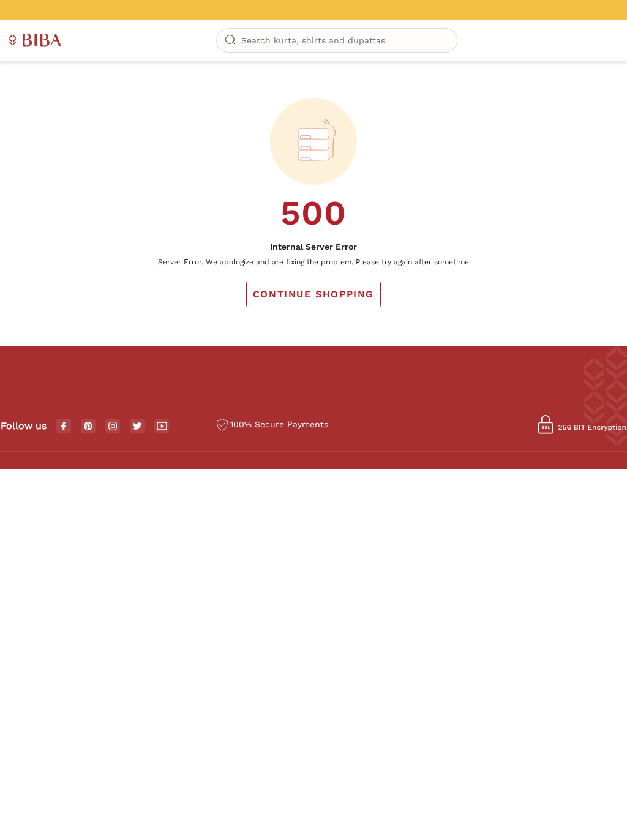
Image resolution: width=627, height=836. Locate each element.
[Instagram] (113, 426)
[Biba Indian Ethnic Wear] (35, 41)
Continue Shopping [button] (313, 294)
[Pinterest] (88, 426)
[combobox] (336, 40)
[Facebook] (63, 426)
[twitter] (137, 426)
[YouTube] (162, 426)
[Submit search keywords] (231, 41)
